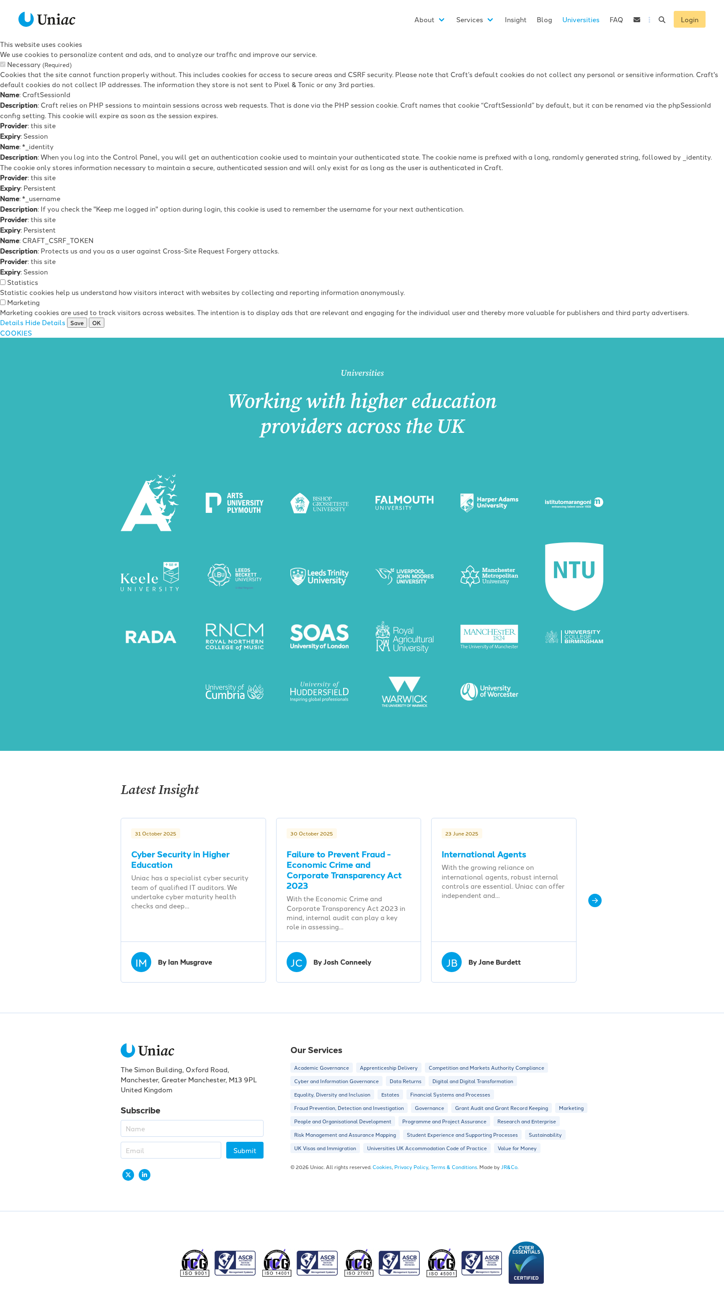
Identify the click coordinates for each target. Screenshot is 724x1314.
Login (689, 19)
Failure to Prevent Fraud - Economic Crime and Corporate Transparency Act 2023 (344, 869)
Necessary (39, 64)
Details (11, 322)
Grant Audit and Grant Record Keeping (501, 1107)
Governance (429, 1107)
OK (96, 322)
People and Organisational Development (342, 1121)
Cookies (382, 1166)
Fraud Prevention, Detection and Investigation (349, 1107)
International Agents (484, 854)
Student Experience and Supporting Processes (462, 1134)
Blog (544, 19)
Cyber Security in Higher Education (180, 859)
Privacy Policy (411, 1166)
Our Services (316, 1049)
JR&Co (509, 1166)
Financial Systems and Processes (450, 1094)
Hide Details (45, 322)
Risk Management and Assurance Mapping (345, 1134)
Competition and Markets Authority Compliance (486, 1067)
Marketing (23, 302)
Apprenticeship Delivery (389, 1067)
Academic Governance (321, 1067)
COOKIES (16, 332)
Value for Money (517, 1147)
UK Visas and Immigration (325, 1147)
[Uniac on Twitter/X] (128, 1175)
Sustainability (545, 1134)
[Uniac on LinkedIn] (144, 1175)
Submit (244, 1150)
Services (469, 19)
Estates (390, 1094)
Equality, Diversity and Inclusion (332, 1094)
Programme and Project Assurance (444, 1121)
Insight (516, 19)
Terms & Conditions (454, 1166)
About (424, 19)
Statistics (22, 282)
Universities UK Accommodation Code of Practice (427, 1147)
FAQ (616, 19)
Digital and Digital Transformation (472, 1080)
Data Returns (405, 1080)
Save (77, 322)
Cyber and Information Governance (336, 1080)
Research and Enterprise (526, 1121)
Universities (581, 19)
